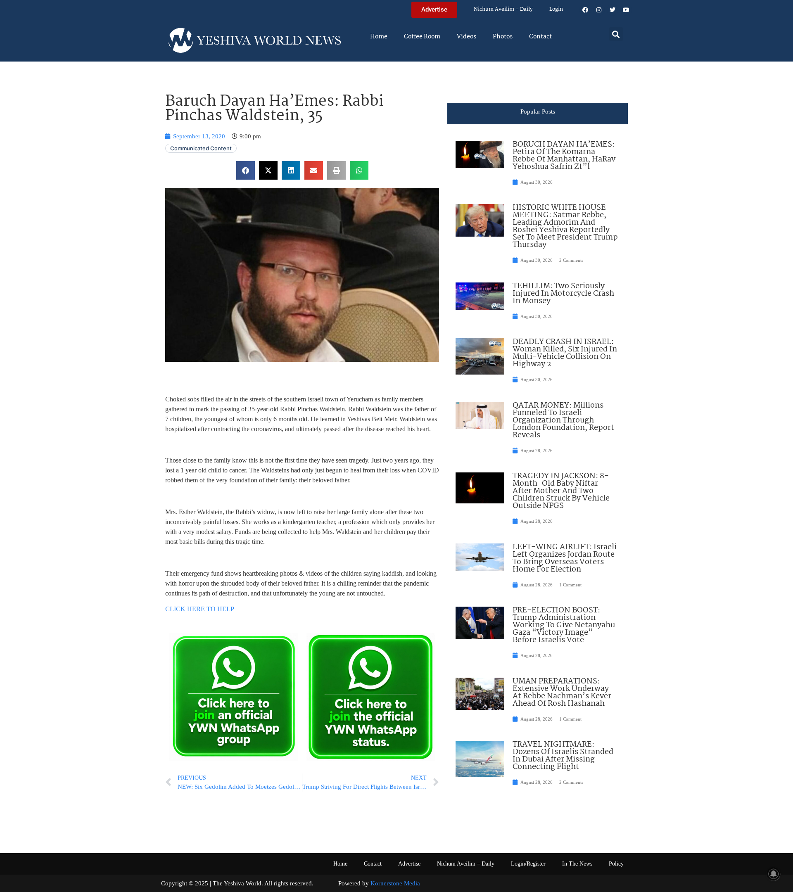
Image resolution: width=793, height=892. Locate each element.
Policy (616, 864)
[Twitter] (612, 10)
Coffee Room (422, 37)
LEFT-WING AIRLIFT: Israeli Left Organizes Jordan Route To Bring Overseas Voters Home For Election (565, 558)
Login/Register (528, 864)
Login (556, 9)
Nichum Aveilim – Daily (503, 9)
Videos (466, 37)
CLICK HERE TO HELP (199, 608)
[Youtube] (626, 10)
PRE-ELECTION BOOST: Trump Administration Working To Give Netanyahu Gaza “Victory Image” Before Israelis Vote (564, 625)
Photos (503, 37)
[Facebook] (585, 10)
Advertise (409, 864)
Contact (540, 37)
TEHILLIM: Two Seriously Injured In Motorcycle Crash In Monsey (563, 293)
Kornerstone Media (395, 883)
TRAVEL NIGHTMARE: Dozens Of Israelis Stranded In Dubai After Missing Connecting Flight (563, 755)
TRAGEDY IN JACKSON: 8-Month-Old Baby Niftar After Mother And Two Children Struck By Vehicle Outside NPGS (561, 491)
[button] (616, 34)
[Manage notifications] (773, 873)
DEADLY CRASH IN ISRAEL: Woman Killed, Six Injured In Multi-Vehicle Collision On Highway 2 (565, 353)
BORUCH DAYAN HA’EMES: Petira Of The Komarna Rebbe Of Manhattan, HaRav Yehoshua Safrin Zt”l (564, 155)
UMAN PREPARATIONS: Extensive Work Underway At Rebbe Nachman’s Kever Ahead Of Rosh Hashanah (562, 692)
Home (378, 37)
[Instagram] (599, 10)
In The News (577, 864)
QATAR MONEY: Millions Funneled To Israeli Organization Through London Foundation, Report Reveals (563, 420)
